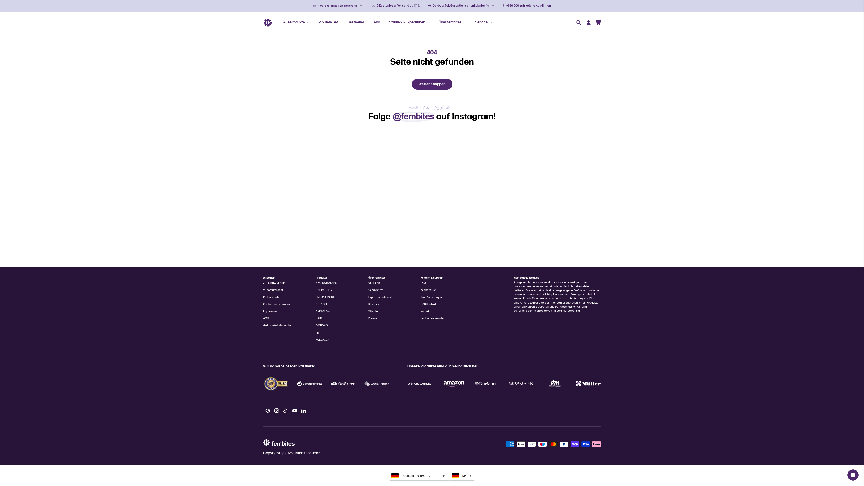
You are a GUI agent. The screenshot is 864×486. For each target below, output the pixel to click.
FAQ (423, 283)
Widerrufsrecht (273, 290)
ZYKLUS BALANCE (327, 283)
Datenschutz (271, 297)
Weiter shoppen (432, 84)
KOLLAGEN (322, 340)
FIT (317, 333)
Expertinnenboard (380, 297)
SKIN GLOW (323, 311)
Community (375, 290)
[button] (579, 22)
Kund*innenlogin (431, 297)
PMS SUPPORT (325, 297)
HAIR (319, 318)
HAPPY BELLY (324, 290)
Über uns (374, 283)
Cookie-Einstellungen (277, 304)
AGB (266, 318)
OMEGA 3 (322, 325)
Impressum (270, 311)
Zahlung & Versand (275, 283)
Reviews (373, 304)
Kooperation (428, 290)
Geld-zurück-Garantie (277, 325)
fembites (302, 453)
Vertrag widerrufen (433, 318)
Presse (372, 318)
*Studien (373, 311)
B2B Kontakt (428, 304)
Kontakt (425, 311)
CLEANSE (322, 304)
